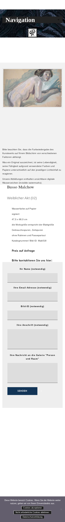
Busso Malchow (20, 186)
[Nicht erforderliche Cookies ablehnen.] (61, 509)
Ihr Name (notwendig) (32, 269)
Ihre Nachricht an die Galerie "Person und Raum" (32, 357)
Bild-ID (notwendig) (32, 306)
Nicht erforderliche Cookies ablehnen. (32, 512)
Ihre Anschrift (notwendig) (32, 325)
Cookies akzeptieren (32, 508)
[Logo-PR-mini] (32, 33)
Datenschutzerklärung (32, 517)
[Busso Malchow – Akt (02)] (32, 88)
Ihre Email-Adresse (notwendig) (32, 288)
